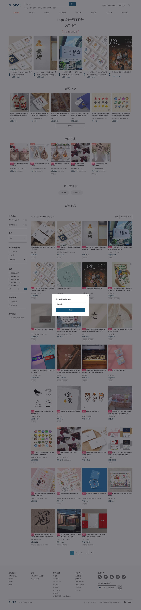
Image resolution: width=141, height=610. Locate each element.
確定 (70, 310)
